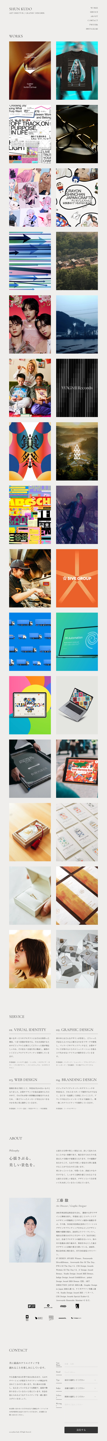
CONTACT (93, 20)
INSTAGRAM (92, 29)
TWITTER (93, 24)
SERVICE (94, 12)
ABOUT (94, 16)
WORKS (94, 8)
